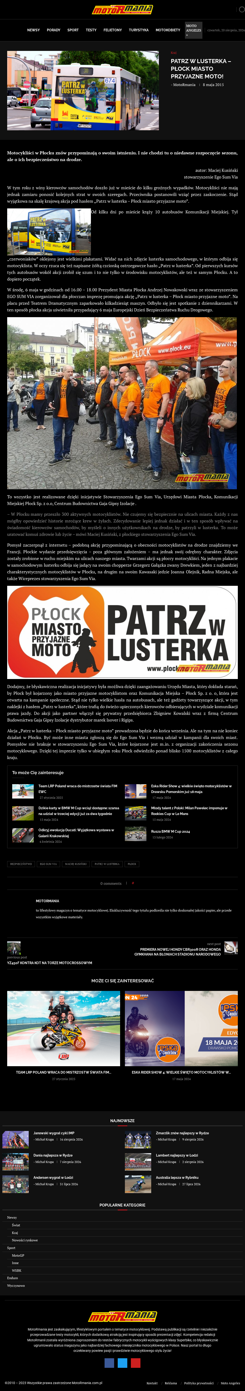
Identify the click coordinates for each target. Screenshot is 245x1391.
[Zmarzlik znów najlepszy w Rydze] (138, 1139)
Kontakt (152, 1383)
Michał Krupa (44, 1139)
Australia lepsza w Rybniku (177, 1177)
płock (132, 864)
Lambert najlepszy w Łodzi (177, 1155)
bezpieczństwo (21, 864)
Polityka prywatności (199, 1383)
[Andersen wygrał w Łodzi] (15, 1184)
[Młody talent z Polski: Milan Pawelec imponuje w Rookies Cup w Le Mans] (135, 813)
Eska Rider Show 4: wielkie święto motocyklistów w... (181, 1072)
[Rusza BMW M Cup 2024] (135, 834)
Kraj (15, 1232)
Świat (16, 1225)
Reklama (171, 1383)
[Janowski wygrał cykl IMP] (15, 1139)
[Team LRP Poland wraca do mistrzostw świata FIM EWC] (23, 791)
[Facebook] (109, 1363)
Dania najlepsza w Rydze (52, 1155)
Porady (53, 30)
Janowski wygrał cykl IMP (53, 1133)
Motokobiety (168, 30)
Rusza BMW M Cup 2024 (170, 831)
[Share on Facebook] (139, 883)
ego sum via (48, 864)
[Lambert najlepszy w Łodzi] (138, 1162)
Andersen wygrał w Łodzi (53, 1177)
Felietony (113, 30)
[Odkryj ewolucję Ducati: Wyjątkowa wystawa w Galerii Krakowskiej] (23, 835)
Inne (15, 1263)
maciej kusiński (76, 864)
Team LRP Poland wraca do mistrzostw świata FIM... (63, 1072)
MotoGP (18, 1255)
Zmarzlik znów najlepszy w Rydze (182, 1133)
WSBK (16, 1270)
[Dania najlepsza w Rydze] (15, 1162)
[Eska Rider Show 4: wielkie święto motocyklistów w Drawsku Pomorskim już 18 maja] (135, 791)
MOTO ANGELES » (193, 30)
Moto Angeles (230, 1383)
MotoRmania (184, 84)
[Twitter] (122, 1363)
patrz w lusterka (107, 864)
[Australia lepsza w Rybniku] (138, 1184)
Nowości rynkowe (25, 1240)
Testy (91, 30)
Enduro (12, 1278)
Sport (73, 30)
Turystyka (139, 30)
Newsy (33, 30)
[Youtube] (135, 1363)
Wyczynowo (16, 1285)
